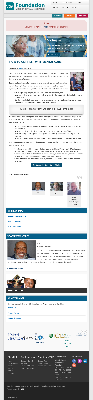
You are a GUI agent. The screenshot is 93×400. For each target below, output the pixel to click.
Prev (78, 177)
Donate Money (13, 313)
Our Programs (66, 2)
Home (55, 2)
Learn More (54, 54)
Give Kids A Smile (14, 227)
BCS (22, 389)
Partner (56, 7)
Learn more (19, 145)
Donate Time (12, 308)
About (64, 7)
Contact (74, 7)
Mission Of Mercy (14, 222)
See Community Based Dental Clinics (46, 165)
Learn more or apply (16, 122)
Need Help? (82, 16)
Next (81, 177)
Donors (69, 16)
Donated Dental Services (17, 216)
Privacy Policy (12, 397)
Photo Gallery (15, 290)
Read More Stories (16, 268)
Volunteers (57, 16)
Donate (78, 2)
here (46, 26)
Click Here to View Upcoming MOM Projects (46, 108)
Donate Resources (14, 318)
